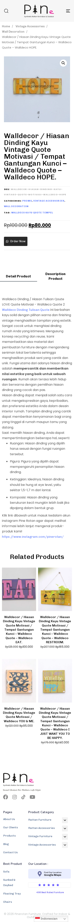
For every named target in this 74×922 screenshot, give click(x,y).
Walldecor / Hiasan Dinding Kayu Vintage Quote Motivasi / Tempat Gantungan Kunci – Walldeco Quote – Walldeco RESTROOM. (55, 629)
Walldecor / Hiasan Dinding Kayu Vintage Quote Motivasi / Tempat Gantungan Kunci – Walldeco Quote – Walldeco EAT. (19, 629)
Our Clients (10, 827)
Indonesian (48, 918)
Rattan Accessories (41, 828)
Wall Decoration (13, 31)
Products (9, 835)
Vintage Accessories (30, 26)
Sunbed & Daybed (9, 882)
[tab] (18, 277)
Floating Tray (12, 893)
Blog (6, 844)
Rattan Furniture (39, 819)
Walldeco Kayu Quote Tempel (32, 212)
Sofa (6, 871)
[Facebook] (5, 796)
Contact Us (10, 852)
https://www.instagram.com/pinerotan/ (33, 537)
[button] (6, 11)
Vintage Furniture (40, 836)
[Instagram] (14, 796)
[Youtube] (32, 796)
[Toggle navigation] (59, 11)
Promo (27, 201)
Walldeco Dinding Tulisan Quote (26, 310)
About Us (9, 819)
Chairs (7, 902)
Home (6, 26)
